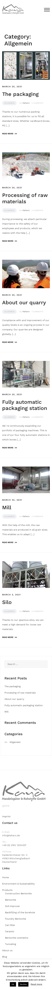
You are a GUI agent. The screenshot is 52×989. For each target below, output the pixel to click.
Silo (7, 602)
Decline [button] (23, 984)
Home (5, 877)
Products (7, 890)
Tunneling (10, 944)
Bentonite (10, 899)
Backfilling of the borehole (20, 912)
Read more (9, 134)
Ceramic (9, 931)
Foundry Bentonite (15, 918)
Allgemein (9, 103)
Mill (6, 507)
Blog (4, 956)
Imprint (6, 816)
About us (7, 950)
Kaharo (26, 103)
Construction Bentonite (18, 893)
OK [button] (13, 984)
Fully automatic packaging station (24, 405)
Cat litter (10, 925)
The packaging (20, 94)
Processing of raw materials (25, 198)
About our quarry (24, 303)
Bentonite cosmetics (16, 937)
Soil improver (12, 906)
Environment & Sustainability (18, 883)
